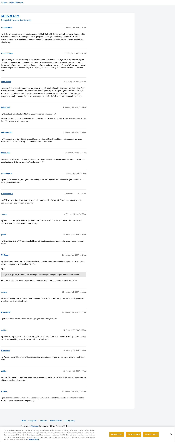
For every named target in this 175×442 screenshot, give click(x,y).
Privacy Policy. (34, 439)
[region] (87, 434)
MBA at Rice (10, 16)
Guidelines (43, 420)
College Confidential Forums (12, 2)
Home (23, 420)
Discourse (34, 426)
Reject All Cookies (134, 434)
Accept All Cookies (151, 434)
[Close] (171, 434)
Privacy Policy (69, 420)
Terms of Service (55, 420)
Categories (32, 420)
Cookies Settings (116, 434)
